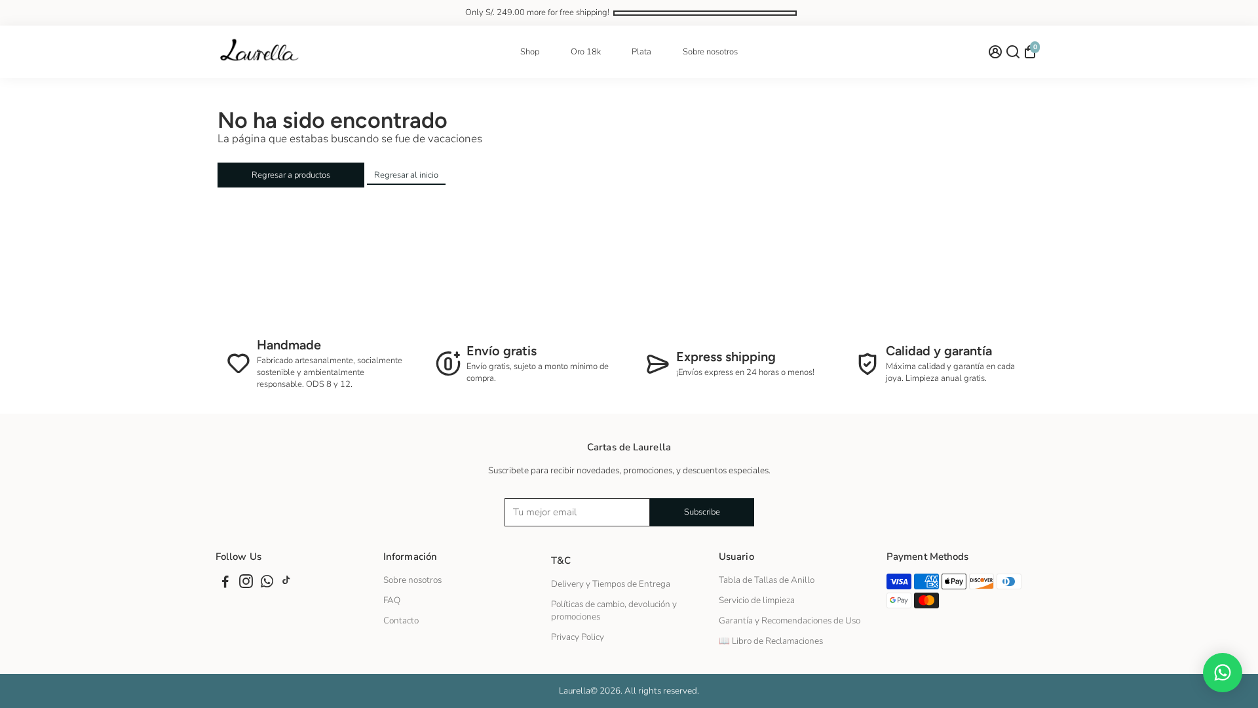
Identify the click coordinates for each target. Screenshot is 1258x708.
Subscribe (702, 512)
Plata (641, 52)
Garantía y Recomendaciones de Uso (789, 620)
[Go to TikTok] (286, 583)
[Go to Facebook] (225, 583)
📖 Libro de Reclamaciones (771, 641)
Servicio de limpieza (757, 600)
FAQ (391, 600)
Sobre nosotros (710, 52)
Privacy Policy (577, 637)
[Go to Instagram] (246, 583)
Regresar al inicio (406, 175)
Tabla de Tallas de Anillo (766, 580)
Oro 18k (586, 52)
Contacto (401, 620)
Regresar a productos (291, 175)
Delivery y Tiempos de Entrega (610, 584)
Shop (529, 52)
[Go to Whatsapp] (267, 583)
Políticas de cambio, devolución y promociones (614, 610)
